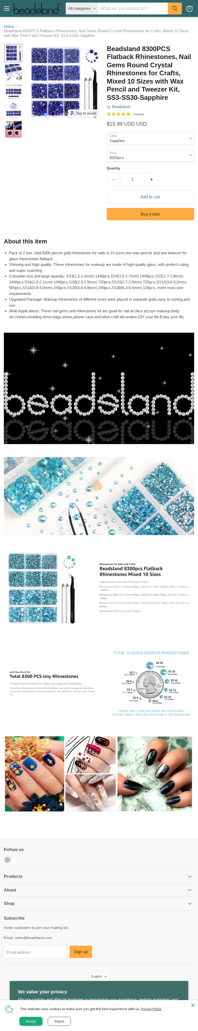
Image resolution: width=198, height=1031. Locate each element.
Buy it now (150, 214)
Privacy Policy (151, 1009)
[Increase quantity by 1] (151, 179)
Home (9, 26)
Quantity (113, 168)
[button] (13, 53)
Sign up (81, 952)
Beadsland (121, 106)
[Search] (175, 8)
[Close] (192, 1005)
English (96, 976)
